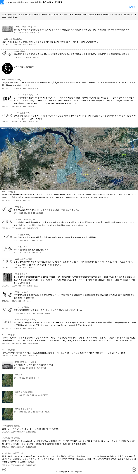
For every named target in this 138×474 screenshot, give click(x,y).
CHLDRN (32, 33)
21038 (29, 301)
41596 (35, 286)
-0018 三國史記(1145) (12, 39)
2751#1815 (6, 432)
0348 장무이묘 (21, 274)
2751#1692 (6, 447)
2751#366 (17, 57)
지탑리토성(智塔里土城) (13, 453)
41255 (35, 106)
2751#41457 (6, 228)
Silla (7, 2)
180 (38, 33)
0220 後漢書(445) (22, 234)
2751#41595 (18, 412)
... (14, 64)
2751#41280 (6, 328)
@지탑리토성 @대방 (23, 409)
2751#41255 (6, 106)
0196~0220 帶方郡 (33, 2)
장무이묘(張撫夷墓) (11, 438)
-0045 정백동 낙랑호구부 (25, 27)
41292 (35, 268)
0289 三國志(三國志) (23, 259)
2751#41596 (6, 286)
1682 (46, 395)
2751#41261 (6, 88)
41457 (35, 228)
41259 (35, 356)
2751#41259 (6, 356)
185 (38, 378)
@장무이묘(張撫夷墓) (24, 392)
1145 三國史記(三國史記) (25, 319)
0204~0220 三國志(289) (25, 219)
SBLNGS (25, 33)
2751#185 (17, 378)
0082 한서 (19, 207)
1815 (34, 432)
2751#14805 (6, 200)
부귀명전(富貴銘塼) (11, 426)
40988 (35, 343)
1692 (34, 447)
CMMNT (30, 45)
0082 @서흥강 (9, 191)
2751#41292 (6, 268)
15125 (40, 213)
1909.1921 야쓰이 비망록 (26, 362)
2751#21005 (18, 240)
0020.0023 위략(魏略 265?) (26, 95)
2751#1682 (18, 395)
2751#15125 (18, 213)
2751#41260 (6, 45)
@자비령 (19, 375)
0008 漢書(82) (21, 51)
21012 (40, 252)
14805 (29, 200)
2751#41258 (6, 121)
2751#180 (17, 33)
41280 (35, 328)
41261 (35, 88)
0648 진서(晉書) (22, 307)
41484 (47, 313)
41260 (35, 45)
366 (38, 57)
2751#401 (17, 368)
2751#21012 (18, 252)
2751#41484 (18, 313)
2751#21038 (6, 301)
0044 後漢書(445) (22, 113)
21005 (40, 240)
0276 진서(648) (21, 247)
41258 (35, 121)
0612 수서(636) (21, 292)
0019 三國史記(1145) (12, 79)
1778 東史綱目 (9, 335)
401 (44, 368)
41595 (47, 412)
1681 (34, 465)
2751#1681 (6, 465)
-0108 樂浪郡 (17, 2)
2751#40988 (6, 343)
